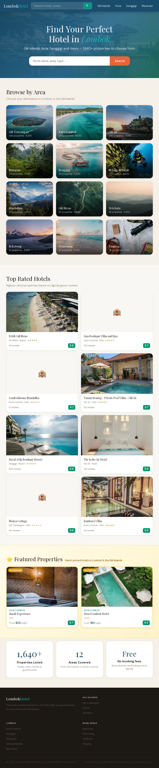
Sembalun (11, 748)
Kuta (118, 6)
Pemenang (88, 733)
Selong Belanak (14, 743)
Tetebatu (88, 738)
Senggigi (131, 6)
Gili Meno (88, 713)
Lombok (16, 6)
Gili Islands (104, 6)
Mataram (147, 6)
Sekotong (88, 728)
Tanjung (87, 743)
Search (120, 61)
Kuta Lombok (13, 728)
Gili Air (86, 708)
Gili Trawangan (91, 703)
